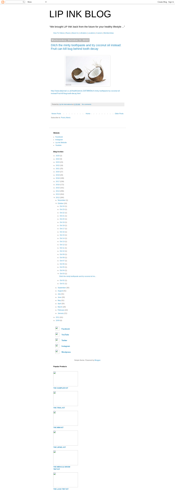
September (62, 288)
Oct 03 (62, 274)
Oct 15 (62, 235)
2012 (58, 197)
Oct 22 (62, 213)
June (60, 297)
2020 (58, 172)
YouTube (65, 335)
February (61, 310)
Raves (68, 33)
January (61, 313)
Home (88, 114)
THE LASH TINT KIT (60, 489)
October (61, 203)
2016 (58, 185)
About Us (75, 33)
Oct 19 (62, 222)
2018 (58, 178)
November (62, 200)
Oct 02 (62, 280)
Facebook (59, 137)
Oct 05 (62, 267)
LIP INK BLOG (80, 14)
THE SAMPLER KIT (60, 388)
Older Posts (119, 114)
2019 (58, 175)
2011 (58, 317)
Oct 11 (62, 248)
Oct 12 (62, 245)
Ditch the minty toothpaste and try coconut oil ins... (77, 276)
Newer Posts (56, 114)
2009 (58, 320)
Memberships (109, 33)
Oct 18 (62, 225)
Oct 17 (62, 229)
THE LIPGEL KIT (59, 447)
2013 (58, 194)
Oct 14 (62, 238)
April (60, 304)
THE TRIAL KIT (59, 408)
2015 (58, 188)
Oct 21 (62, 216)
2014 (58, 191)
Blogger (97, 360)
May (59, 300)
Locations (91, 33)
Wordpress (66, 352)
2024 (58, 159)
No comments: (87, 104)
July (59, 294)
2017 (58, 181)
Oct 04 (62, 270)
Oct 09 (62, 254)
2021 (58, 169)
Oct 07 (62, 261)
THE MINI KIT (58, 428)
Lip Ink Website (61, 143)
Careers (99, 33)
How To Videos (59, 33)
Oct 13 (62, 241)
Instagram (59, 140)
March (60, 307)
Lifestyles (83, 33)
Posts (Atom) (65, 118)
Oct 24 (62, 206)
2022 (58, 165)
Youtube (58, 145)
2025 (58, 156)
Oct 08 (62, 258)
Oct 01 (62, 284)
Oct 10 (62, 251)
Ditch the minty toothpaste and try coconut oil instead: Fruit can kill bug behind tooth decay (86, 46)
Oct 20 (62, 219)
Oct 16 (62, 232)
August (60, 291)
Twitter (64, 340)
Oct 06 (62, 264)
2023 (58, 162)
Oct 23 (62, 209)
